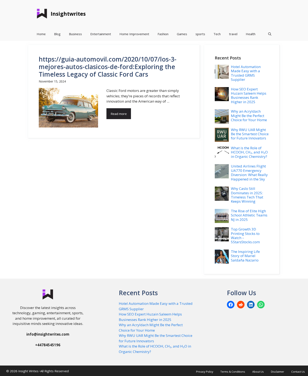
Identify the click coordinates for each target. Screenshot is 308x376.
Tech (217, 34)
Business (75, 34)
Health (250, 34)
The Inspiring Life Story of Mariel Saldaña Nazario (245, 256)
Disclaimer (277, 371)
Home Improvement (134, 34)
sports (200, 34)
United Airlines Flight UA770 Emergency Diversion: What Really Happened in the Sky (249, 172)
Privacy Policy (204, 371)
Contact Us (298, 371)
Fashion (163, 34)
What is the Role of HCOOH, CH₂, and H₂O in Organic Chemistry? (249, 152)
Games (182, 34)
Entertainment (100, 34)
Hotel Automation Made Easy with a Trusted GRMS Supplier (246, 73)
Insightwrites (68, 13)
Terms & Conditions (232, 371)
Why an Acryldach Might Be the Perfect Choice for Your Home (249, 115)
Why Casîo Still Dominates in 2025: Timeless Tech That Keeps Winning (247, 195)
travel (233, 34)
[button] (270, 34)
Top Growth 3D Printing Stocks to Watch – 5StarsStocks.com (245, 235)
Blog (57, 34)
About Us (258, 371)
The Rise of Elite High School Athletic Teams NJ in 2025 (249, 215)
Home (41, 34)
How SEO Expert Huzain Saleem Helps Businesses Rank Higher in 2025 (248, 95)
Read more (119, 114)
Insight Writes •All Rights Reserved (43, 371)
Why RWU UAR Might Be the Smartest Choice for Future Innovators (250, 134)
